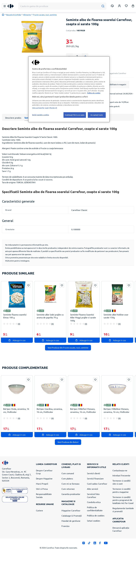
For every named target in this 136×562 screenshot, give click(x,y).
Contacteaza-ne (119, 470)
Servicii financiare (95, 478)
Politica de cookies (95, 515)
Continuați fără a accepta (74, 115)
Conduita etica (94, 502)
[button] (133, 6)
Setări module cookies (40, 115)
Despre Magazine (44, 478)
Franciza (65, 526)
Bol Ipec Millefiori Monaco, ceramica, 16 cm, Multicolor (83, 410)
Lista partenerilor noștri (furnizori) (44, 108)
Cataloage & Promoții (71, 515)
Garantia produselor (70, 494)
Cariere (39, 510)
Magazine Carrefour (70, 510)
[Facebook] (100, 543)
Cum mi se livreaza (70, 483)
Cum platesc (67, 478)
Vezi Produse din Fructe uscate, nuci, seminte (68, 347)
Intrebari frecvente (121, 475)
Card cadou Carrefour (97, 483)
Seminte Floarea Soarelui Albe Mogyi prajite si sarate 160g (83, 317)
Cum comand (67, 473)
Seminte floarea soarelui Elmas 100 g (14, 316)
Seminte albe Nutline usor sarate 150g (116, 316)
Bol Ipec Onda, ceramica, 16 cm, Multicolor (16, 410)
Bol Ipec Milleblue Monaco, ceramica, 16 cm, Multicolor (116, 410)
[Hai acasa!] (3, 15)
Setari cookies (93, 520)
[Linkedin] (95, 543)
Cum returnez (68, 488)
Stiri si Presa (42, 488)
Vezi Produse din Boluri (68, 442)
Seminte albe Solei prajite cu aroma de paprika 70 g (50, 316)
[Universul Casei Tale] (11, 6)
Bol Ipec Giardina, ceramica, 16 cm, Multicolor (49, 410)
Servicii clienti (93, 473)
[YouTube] (106, 543)
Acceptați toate (97, 115)
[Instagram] (83, 543)
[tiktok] (89, 543)
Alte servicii (92, 488)
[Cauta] (102, 6)
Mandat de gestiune (70, 520)
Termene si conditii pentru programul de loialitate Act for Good (122, 500)
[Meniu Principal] (4, 6)
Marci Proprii (42, 483)
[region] (69, 89)
